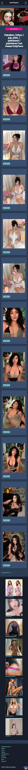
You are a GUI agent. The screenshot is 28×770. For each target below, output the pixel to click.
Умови (3, 752)
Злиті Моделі (14, 2)
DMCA (3, 748)
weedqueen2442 (10, 676)
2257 (2, 750)
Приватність (5, 754)
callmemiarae (9, 716)
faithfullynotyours (11, 636)
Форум (3, 755)
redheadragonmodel (12, 696)
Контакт (3, 761)
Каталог (3, 757)
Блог (2, 759)
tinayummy (9, 656)
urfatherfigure (10, 596)
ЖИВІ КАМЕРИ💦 (14, 29)
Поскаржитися (5, 746)
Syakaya (8, 736)
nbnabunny (9, 616)
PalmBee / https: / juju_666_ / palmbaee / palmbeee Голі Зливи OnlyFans (14, 41)
